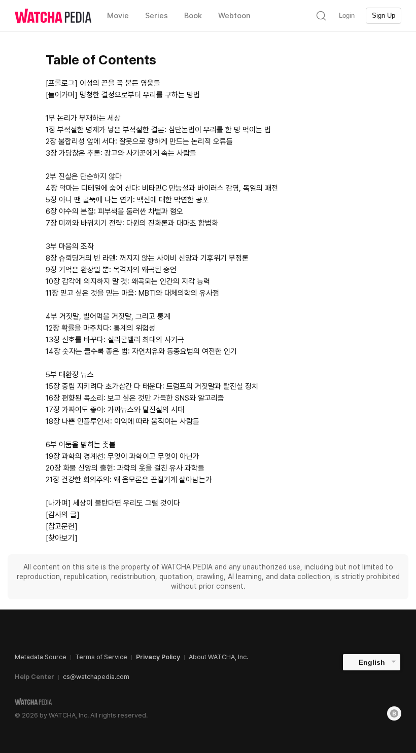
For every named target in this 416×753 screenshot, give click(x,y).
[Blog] (394, 713)
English (372, 662)
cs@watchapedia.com (96, 676)
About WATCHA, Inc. (218, 657)
